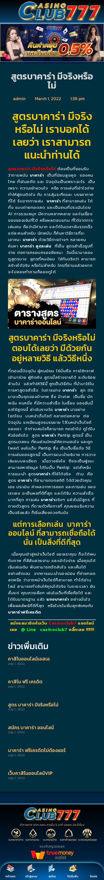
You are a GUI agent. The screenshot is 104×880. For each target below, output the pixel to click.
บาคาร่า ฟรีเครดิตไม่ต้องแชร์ (37, 750)
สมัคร (52, 876)
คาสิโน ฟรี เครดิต (25, 681)
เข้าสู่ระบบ (31, 876)
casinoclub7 (53, 630)
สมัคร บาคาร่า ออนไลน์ (31, 727)
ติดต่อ (93, 876)
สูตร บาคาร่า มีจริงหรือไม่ (33, 704)
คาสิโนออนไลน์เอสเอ (29, 658)
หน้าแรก (10, 876)
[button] (5, 43)
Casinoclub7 (63, 623)
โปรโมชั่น (72, 876)
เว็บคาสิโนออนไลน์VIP (30, 773)
